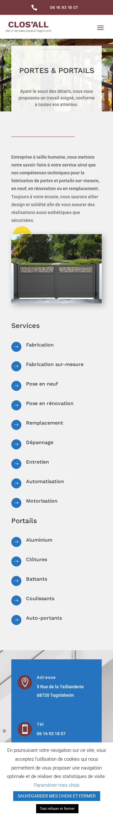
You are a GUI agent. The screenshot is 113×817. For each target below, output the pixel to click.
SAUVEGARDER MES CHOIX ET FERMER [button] (57, 795)
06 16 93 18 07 (64, 7)
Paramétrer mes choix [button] (56, 785)
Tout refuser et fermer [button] (57, 809)
